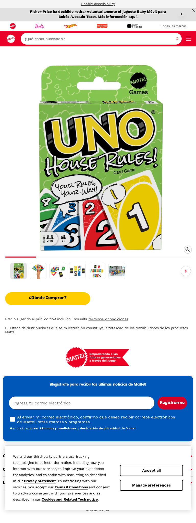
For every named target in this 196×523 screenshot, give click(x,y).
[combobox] (101, 39)
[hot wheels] (70, 26)
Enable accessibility (98, 4)
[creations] (134, 26)
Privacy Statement (40, 481)
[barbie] (39, 26)
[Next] (181, 14)
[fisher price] (102, 26)
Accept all (151, 470)
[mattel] (13, 26)
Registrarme (172, 403)
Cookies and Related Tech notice (70, 499)
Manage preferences (151, 485)
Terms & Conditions (71, 487)
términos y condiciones (108, 319)
